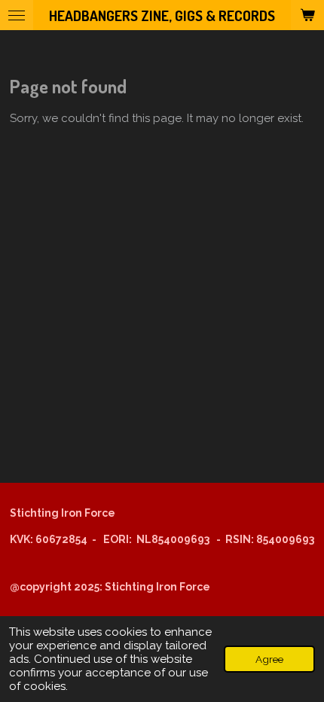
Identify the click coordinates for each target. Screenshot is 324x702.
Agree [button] (269, 659)
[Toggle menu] (16, 15)
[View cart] (307, 15)
